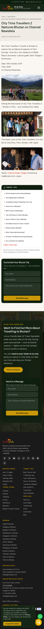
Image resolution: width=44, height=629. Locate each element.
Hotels (5, 484)
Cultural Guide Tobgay (17, 173)
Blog (24, 515)
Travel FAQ (27, 490)
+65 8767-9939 (18, 2)
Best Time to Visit (29, 472)
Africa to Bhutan (8, 557)
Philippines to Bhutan (10, 548)
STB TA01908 (7, 585)
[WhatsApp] (23, 458)
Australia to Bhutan (9, 539)
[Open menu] (38, 7)
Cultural (5, 491)
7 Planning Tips (28, 475)
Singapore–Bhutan (9, 527)
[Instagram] (19, 458)
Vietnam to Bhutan (9, 554)
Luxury (5, 500)
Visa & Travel (7, 475)
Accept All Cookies (12, 624)
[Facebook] (5, 458)
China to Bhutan (8, 560)
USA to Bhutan (8, 542)
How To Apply (8, 472)
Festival (5, 494)
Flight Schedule (8, 524)
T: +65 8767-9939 (9, 593)
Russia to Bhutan (9, 551)
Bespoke (6, 506)
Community (27, 512)
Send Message (22, 298)
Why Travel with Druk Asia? (15, 232)
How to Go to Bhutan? (13, 206)
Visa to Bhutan (28, 493)
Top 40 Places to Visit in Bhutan (17, 215)
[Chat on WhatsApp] (40, 616)
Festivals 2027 (8, 481)
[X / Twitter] (9, 458)
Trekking (6, 497)
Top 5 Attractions (29, 478)
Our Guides (27, 503)
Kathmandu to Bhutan (10, 533)
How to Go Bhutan (29, 481)
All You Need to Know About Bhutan (18, 193)
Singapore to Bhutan (10, 536)
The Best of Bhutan (30, 484)
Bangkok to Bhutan (9, 530)
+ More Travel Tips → (11, 245)
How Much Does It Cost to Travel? (17, 223)
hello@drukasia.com (34, 2)
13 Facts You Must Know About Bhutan (19, 236)
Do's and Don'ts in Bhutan (15, 241)
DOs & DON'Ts (28, 487)
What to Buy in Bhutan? (14, 228)
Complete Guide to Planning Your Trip (19, 202)
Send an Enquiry (13, 370)
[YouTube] (14, 458)
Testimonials (27, 506)
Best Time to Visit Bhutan (14, 211)
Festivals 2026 (8, 478)
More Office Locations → (11, 601)
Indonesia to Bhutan (10, 545)
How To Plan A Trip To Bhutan (16, 219)
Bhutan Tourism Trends (11, 509)
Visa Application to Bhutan (15, 198)
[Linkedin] (38, 458)
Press (25, 509)
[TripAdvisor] (33, 458)
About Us (26, 500)
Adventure (6, 503)
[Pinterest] (28, 458)
